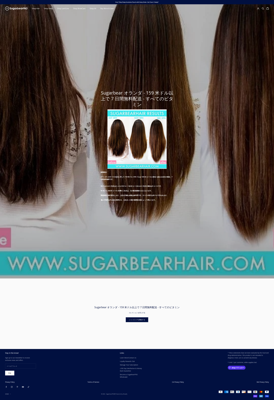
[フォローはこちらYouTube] (23, 387)
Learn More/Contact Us (128, 358)
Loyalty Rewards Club (127, 361)
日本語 (7, 394)
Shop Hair (36, 8)
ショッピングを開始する (137, 320)
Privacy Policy (10, 382)
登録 (9, 373)
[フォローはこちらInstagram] (12, 387)
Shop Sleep (48, 8)
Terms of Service (93, 382)
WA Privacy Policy (263, 382)
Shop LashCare (63, 8)
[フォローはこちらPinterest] (17, 387)
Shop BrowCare (79, 8)
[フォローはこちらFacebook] (6, 387)
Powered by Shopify (121, 394)
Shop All (93, 8)
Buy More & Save (107, 8)
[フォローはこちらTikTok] (28, 387)
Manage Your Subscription (129, 365)
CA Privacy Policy (178, 382)
